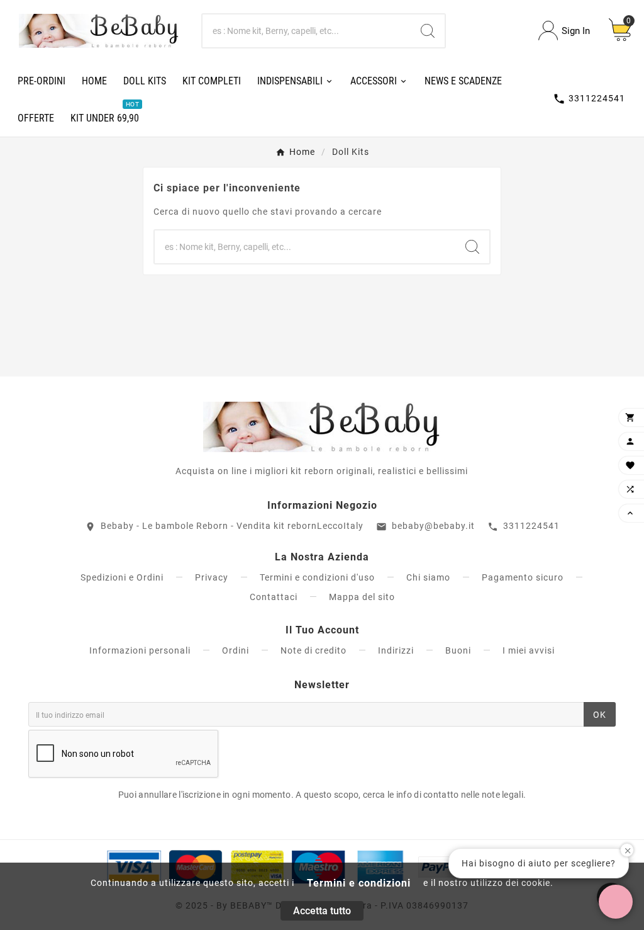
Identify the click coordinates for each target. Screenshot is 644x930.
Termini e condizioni (359, 883)
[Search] (428, 31)
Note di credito (313, 650)
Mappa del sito (362, 597)
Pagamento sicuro (523, 577)
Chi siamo (428, 577)
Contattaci (273, 597)
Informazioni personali (140, 650)
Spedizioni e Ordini (122, 577)
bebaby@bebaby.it (433, 526)
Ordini (235, 650)
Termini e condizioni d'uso (317, 577)
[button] (615, 901)
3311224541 (531, 526)
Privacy (211, 577)
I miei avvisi (528, 650)
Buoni (458, 650)
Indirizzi (396, 650)
